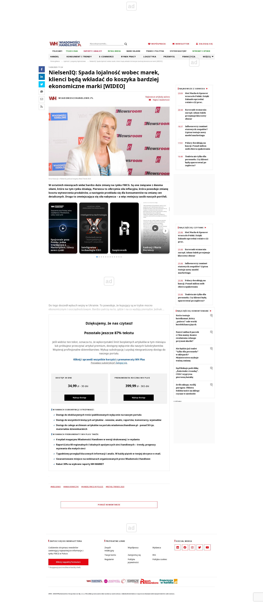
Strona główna (55, 61)
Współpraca (133, 547)
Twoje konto (110, 555)
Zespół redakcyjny (109, 549)
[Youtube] (207, 547)
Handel (54, 56)
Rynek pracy (128, 56)
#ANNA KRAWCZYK (71, 487)
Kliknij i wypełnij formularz (68, 562)
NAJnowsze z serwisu (192, 88)
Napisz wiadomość (161, 99)
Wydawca (156, 547)
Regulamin (109, 559)
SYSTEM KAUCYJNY (178, 51)
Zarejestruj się (134, 555)
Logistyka (149, 56)
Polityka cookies (159, 559)
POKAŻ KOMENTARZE (109, 504)
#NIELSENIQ (56, 487)
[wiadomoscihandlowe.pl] (65, 43)
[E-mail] (42, 99)
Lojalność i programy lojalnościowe (75, 61)
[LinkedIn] (178, 547)
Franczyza (188, 56)
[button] (97, 256)
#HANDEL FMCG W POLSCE (92, 487)
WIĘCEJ (207, 56)
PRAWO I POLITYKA (155, 51)
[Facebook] (42, 69)
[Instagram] (192, 547)
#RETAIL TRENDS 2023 (115, 487)
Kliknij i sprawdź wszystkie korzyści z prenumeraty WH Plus (109, 359)
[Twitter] (42, 84)
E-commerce (106, 56)
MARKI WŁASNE (133, 51)
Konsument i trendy (79, 56)
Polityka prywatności (133, 561)
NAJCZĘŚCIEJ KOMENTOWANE (193, 311)
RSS (154, 555)
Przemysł (169, 56)
